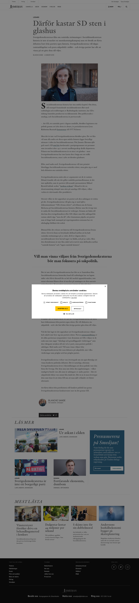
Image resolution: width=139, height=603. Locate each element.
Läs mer (74, 298)
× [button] (105, 286)
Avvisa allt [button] (77, 308)
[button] (69, 314)
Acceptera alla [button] (63, 308)
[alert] (69, 301)
